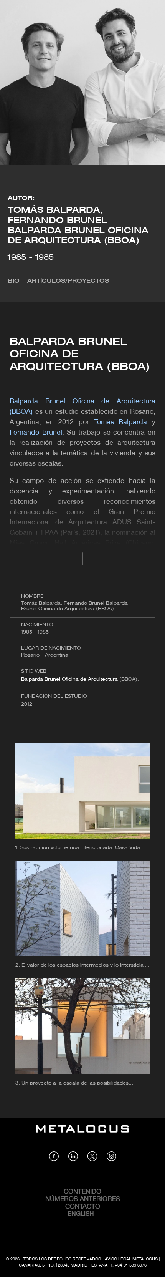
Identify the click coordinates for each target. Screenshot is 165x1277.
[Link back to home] (82, 1134)
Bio (14, 281)
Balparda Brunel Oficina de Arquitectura (69, 679)
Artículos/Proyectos (68, 281)
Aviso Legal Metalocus (131, 1259)
